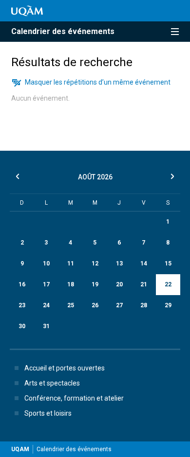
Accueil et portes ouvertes (64, 368)
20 (119, 284)
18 (70, 284)
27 (119, 305)
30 (22, 326)
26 (95, 305)
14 (143, 263)
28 (143, 305)
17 (46, 284)
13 (119, 263)
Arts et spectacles (52, 383)
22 (168, 284)
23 (22, 305)
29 (168, 305)
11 (70, 263)
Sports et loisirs (48, 413)
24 (46, 305)
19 (95, 284)
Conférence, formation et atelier (74, 398)
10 (46, 263)
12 (95, 263)
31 (46, 326)
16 (22, 284)
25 (70, 305)
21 (143, 284)
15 (168, 263)
